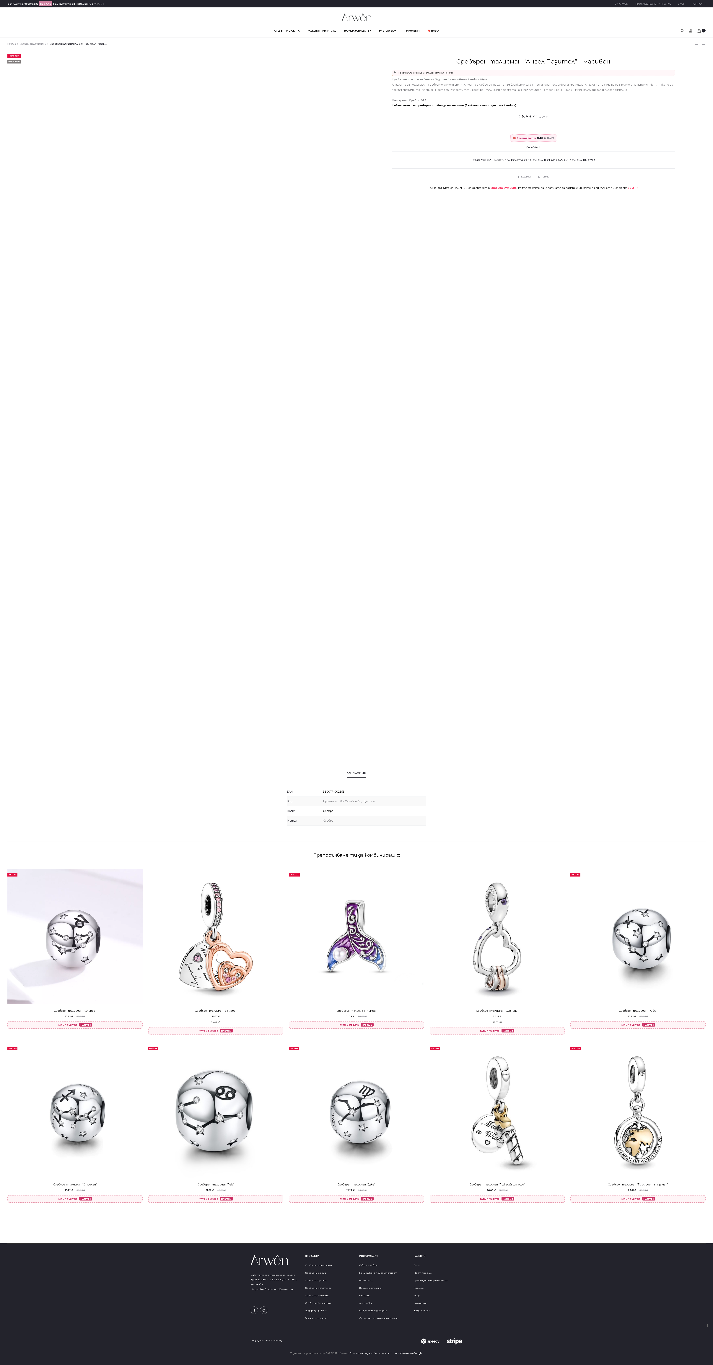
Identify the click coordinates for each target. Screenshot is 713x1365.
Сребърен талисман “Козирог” (75, 1010)
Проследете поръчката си (430, 1280)
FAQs (417, 1295)
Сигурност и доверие (373, 1310)
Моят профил (423, 1272)
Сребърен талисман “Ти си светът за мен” (638, 1184)
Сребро (328, 811)
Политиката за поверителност (371, 1353)
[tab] (357, 773)
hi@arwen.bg (285, 1289)
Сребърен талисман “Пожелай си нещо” (497, 1184)
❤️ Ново (433, 30)
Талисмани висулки (583, 160)
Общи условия (368, 1265)
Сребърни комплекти (318, 1303)
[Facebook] (254, 1310)
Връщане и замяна (370, 1287)
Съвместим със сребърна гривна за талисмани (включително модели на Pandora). (454, 105)
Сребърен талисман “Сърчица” (497, 1010)
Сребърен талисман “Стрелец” (75, 1184)
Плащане (364, 1295)
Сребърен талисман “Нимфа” (356, 1010)
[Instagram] (263, 1310)
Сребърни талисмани (33, 44)
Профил (419, 1287)
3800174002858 (334, 791)
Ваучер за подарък (357, 30)
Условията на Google (408, 1353)
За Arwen (621, 3)
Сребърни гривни (316, 1280)
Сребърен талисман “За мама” (216, 1010)
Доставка (365, 1303)
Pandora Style (515, 160)
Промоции (412, 30)
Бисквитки (366, 1280)
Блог (681, 3)
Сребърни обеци (315, 1272)
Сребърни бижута (286, 30)
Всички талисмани (535, 160)
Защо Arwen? (422, 1310)
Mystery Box (387, 30)
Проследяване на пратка (653, 3)
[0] (699, 30)
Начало (11, 44)
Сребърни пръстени (318, 1287)
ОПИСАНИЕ (356, 773)
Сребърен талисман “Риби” (638, 1010)
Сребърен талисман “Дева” (356, 1184)
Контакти (699, 3)
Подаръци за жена (316, 1310)
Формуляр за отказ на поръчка (378, 1318)
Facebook (526, 177)
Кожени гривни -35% (322, 30)
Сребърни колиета (317, 1295)
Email (546, 177)
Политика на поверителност (378, 1272)
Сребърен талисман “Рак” (216, 1184)
